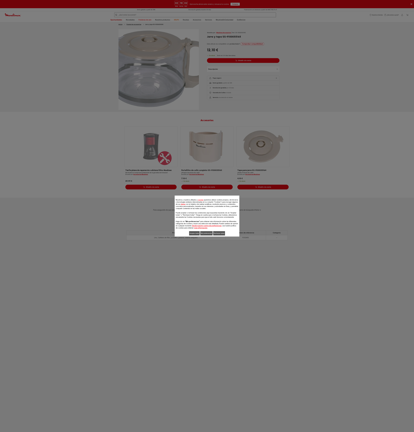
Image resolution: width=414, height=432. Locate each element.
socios (200, 200)
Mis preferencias (206, 233)
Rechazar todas (219, 233)
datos (183, 204)
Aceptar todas (194, 233)
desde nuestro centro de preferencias (207, 226)
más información (200, 228)
